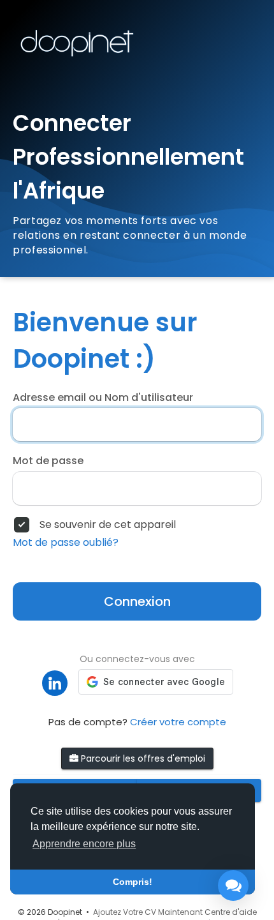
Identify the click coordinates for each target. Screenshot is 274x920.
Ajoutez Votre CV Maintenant (148, 912)
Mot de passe (48, 461)
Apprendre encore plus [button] (84, 843)
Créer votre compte (178, 721)
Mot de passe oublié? (66, 543)
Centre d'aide (231, 912)
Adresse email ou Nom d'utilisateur (103, 398)
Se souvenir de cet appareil (108, 525)
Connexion (137, 601)
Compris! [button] (132, 882)
